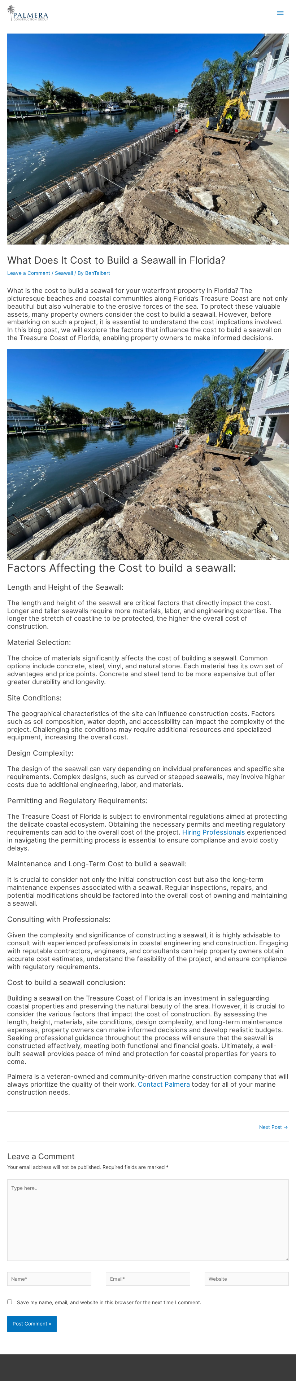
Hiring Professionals (213, 832)
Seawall (64, 273)
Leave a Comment (28, 273)
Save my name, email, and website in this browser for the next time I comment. (109, 1302)
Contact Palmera (165, 1084)
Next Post (273, 1127)
